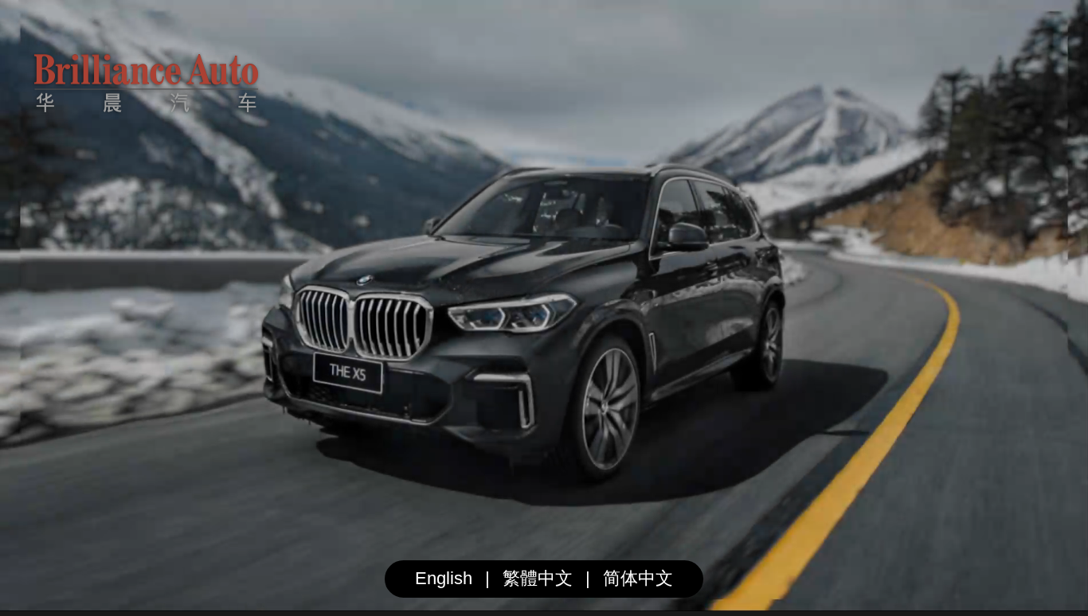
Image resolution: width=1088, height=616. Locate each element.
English (443, 578)
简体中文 (638, 578)
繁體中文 (538, 578)
